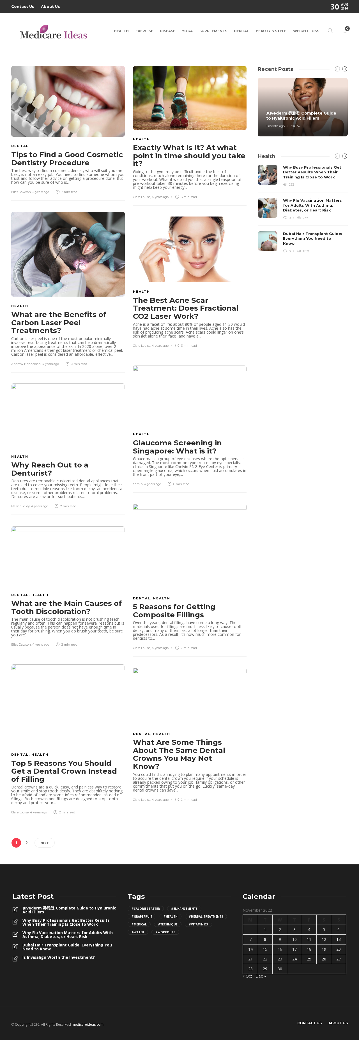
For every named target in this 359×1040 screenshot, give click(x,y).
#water (138, 932)
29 (265, 968)
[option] (303, 107)
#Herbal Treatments (206, 916)
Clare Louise (141, 197)
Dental (241, 31)
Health (121, 31)
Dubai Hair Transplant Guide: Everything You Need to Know (67, 947)
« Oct (247, 976)
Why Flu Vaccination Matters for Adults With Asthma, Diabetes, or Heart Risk (67, 935)
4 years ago (40, 192)
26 (324, 959)
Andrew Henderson (26, 364)
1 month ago (275, 126)
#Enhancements (184, 909)
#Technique (168, 924)
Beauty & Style (271, 31)
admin (138, 484)
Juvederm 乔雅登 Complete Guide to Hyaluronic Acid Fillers (69, 910)
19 (324, 949)
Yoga (187, 31)
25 (309, 959)
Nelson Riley (20, 506)
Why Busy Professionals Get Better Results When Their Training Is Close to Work (66, 922)
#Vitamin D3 (198, 924)
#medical (139, 924)
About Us (50, 6)
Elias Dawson (21, 192)
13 (338, 939)
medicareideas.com (87, 1024)
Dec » (261, 976)
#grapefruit (142, 916)
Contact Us (22, 6)
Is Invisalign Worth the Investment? (58, 957)
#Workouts (165, 932)
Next (44, 843)
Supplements (213, 31)
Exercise (144, 31)
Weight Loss (306, 31)
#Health (171, 916)
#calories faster (146, 909)
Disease (167, 31)
